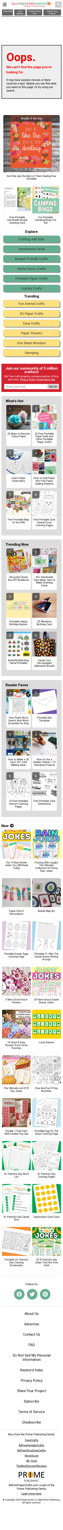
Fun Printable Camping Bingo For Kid (45, 220)
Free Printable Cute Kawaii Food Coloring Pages (44, 522)
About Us (31, 1313)
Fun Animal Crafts (31, 304)
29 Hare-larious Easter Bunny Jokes (46, 1001)
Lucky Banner (46, 1042)
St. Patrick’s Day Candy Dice (16, 1218)
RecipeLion (31, 1455)
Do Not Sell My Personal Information (32, 1357)
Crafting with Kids (31, 239)
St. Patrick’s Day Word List (16, 1175)
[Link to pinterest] (45, 1294)
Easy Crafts (31, 323)
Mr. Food (31, 1461)
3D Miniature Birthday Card (44, 623)
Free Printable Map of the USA (18, 521)
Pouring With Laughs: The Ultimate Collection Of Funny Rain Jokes (46, 866)
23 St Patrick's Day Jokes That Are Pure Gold (46, 1262)
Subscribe (31, 1401)
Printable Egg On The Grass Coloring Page (46, 1132)
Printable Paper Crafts (31, 278)
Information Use (46, 379)
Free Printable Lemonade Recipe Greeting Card (17, 220)
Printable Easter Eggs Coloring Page (16, 955)
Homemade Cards (31, 249)
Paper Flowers (31, 333)
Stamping (31, 353)
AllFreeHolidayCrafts (31, 1445)
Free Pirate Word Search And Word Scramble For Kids (18, 720)
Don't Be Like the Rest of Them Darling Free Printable (31, 178)
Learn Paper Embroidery (18, 479)
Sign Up (53, 386)
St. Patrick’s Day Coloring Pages (46, 1175)
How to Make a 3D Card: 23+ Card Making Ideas (18, 762)
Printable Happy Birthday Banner (18, 623)
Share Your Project (31, 1391)
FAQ (31, 1345)
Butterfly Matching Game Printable (18, 662)
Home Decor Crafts (31, 269)
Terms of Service (31, 1412)
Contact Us (31, 1334)
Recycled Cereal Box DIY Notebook (18, 579)
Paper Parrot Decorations (16, 912)
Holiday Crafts (31, 288)
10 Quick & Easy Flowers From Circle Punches (16, 1045)
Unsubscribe (31, 1422)
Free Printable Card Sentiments (44, 802)
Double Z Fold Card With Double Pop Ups (16, 1132)
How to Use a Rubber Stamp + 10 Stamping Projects (44, 762)
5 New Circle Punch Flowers (16, 1001)
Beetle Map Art (46, 911)
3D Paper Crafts (31, 314)
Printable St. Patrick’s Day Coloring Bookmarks (16, 1262)
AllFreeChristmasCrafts (31, 1450)
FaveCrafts (31, 1440)
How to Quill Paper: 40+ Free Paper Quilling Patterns (44, 481)
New (5, 826)
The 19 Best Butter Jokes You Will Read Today (16, 865)
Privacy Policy (28, 379)
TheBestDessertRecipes (31, 1466)
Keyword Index (31, 1370)
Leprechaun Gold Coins (46, 1217)
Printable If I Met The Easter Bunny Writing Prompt (46, 957)
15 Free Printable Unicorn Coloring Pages (18, 804)
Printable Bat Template (44, 719)
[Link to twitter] (32, 1294)
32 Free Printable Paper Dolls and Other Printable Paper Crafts (44, 438)
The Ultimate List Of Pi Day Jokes (16, 1090)
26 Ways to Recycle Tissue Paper (18, 435)
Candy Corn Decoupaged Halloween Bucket (44, 663)
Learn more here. (31, 1493)
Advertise (31, 1324)
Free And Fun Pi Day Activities (46, 1090)
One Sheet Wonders (31, 343)
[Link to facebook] (19, 1294)
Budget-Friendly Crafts (31, 259)
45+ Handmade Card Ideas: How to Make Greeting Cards (44, 581)
